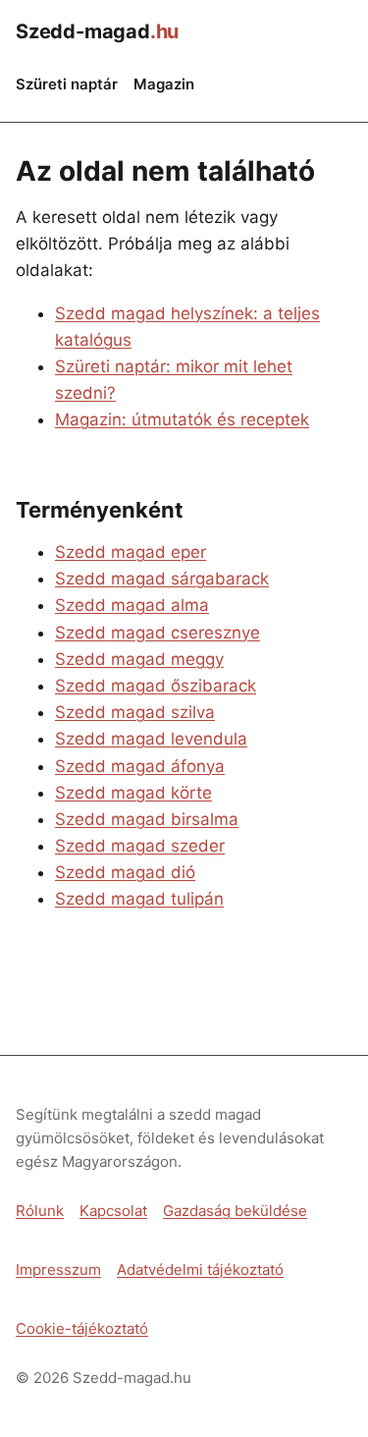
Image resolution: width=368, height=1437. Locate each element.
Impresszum (58, 1269)
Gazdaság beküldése (235, 1210)
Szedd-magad (97, 31)
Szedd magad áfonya (140, 766)
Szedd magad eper (130, 552)
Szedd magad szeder (140, 846)
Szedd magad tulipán (139, 899)
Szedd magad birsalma (146, 819)
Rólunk (40, 1210)
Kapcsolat (113, 1210)
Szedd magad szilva (135, 712)
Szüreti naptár (67, 84)
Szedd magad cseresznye (157, 632)
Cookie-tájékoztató (82, 1328)
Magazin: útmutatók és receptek (182, 419)
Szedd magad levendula (151, 738)
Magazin (163, 84)
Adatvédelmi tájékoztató (200, 1269)
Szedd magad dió (125, 872)
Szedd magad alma (132, 605)
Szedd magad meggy (139, 659)
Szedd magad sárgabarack (162, 578)
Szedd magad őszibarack (155, 685)
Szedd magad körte (133, 792)
